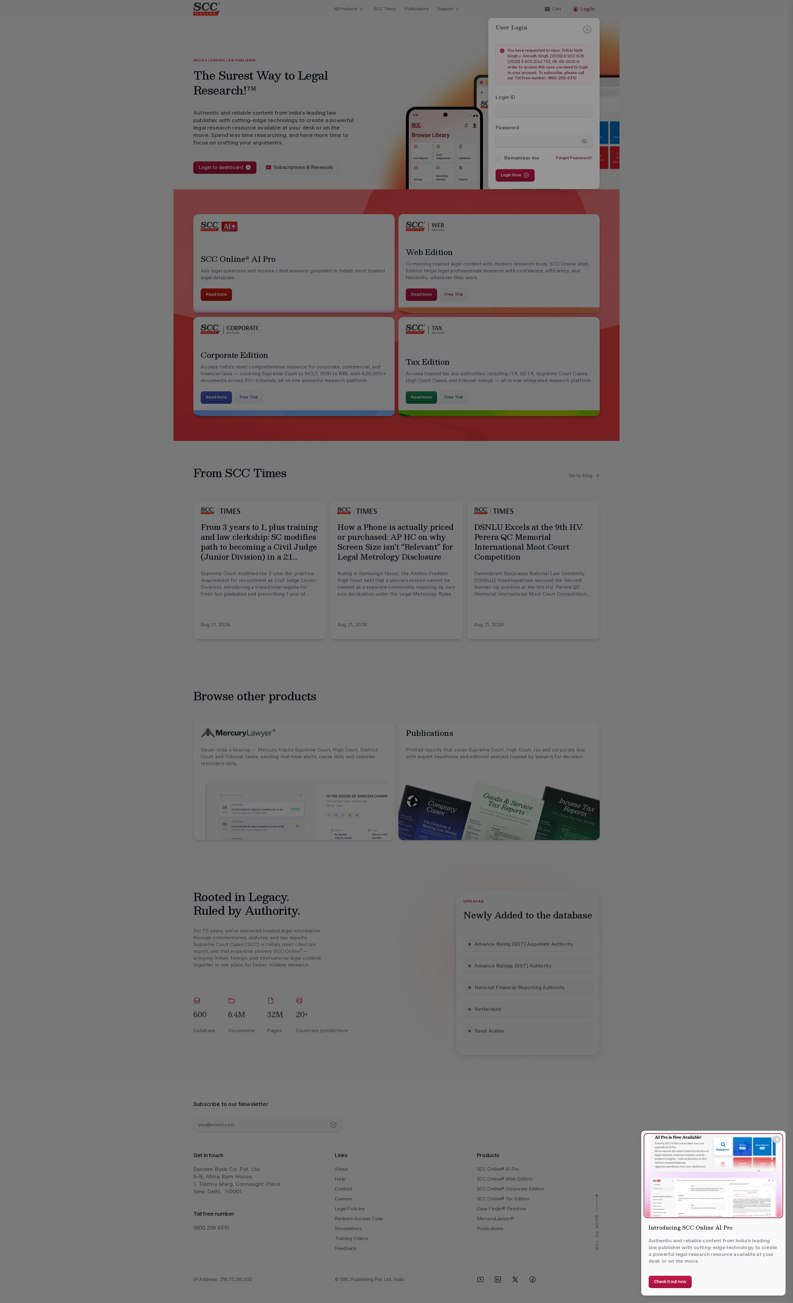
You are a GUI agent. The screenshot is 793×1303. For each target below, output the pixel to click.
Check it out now (670, 1281)
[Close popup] (777, 1139)
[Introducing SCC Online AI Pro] (713, 1175)
